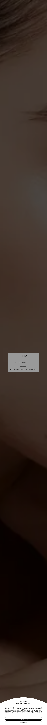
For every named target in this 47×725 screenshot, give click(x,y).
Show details (23, 722)
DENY (23, 716)
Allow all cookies (23, 719)
